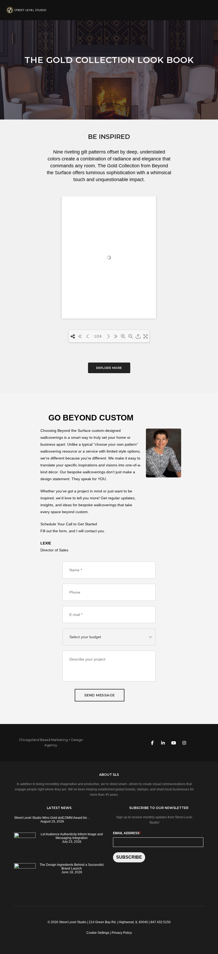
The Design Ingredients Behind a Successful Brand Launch (72, 866)
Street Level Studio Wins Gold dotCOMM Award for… (52, 818)
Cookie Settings (97, 933)
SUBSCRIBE (129, 857)
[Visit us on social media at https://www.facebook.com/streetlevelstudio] (152, 742)
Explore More (109, 368)
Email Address (127, 833)
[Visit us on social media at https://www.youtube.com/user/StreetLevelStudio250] (173, 742)
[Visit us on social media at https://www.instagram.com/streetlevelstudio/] (184, 742)
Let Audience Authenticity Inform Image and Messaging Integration (72, 836)
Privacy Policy (122, 933)
